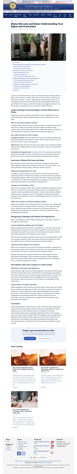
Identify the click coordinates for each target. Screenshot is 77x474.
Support (43, 14)
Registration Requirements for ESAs (21, 72)
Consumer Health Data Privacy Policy (42, 461)
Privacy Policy (27, 461)
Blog (12, 20)
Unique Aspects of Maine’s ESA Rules (21, 88)
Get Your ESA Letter (17, 15)
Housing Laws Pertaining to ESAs (21, 74)
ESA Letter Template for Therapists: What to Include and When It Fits (52, 369)
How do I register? (23, 443)
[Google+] (23, 454)
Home (5, 14)
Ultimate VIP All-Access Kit (41, 441)
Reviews (49, 14)
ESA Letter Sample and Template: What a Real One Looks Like (22, 411)
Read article (15, 387)
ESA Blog (20, 448)
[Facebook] (19, 454)
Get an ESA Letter (30, 338)
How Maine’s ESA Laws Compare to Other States (25, 84)
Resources (36, 14)
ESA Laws (20, 445)
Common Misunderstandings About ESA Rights (24, 80)
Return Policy (56, 461)
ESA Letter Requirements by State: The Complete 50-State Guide (23, 369)
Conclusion (15, 90)
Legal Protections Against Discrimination (22, 82)
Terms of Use (18, 461)
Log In (60, 15)
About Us (20, 449)
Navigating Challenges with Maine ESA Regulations (26, 78)
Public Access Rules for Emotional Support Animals (24, 76)
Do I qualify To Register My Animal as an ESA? (38, 11)
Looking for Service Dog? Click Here (64, 2)
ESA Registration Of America (44, 462)
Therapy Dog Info (23, 446)
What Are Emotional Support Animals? (22, 66)
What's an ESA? (22, 441)
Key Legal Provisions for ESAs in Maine (22, 68)
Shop (10, 14)
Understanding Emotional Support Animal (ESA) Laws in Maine (29, 64)
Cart (70, 16)
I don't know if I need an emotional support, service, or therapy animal (37, 2)
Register (9, 446)
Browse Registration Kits (45, 338)
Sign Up (65, 15)
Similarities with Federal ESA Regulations (22, 86)
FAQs (30, 14)
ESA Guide (24, 15)
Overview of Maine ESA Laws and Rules (23, 70)
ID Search (55, 15)
